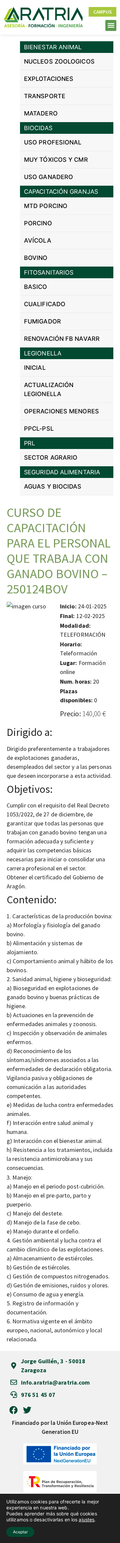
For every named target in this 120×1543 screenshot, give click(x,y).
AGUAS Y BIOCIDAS (53, 486)
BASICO (35, 286)
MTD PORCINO (45, 205)
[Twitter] (27, 1410)
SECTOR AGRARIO (50, 457)
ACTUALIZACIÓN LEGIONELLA (48, 389)
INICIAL (35, 367)
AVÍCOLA (37, 240)
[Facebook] (13, 1410)
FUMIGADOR (42, 321)
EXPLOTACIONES (48, 78)
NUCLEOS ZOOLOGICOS (59, 61)
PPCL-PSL (39, 428)
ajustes (86, 1519)
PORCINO (38, 223)
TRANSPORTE (44, 96)
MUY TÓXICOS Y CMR (56, 159)
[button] (110, 25)
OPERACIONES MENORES (61, 411)
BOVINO (36, 257)
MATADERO (41, 113)
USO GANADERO (48, 176)
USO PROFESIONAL (53, 142)
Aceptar (20, 1531)
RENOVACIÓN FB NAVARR (62, 338)
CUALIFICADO (44, 304)
